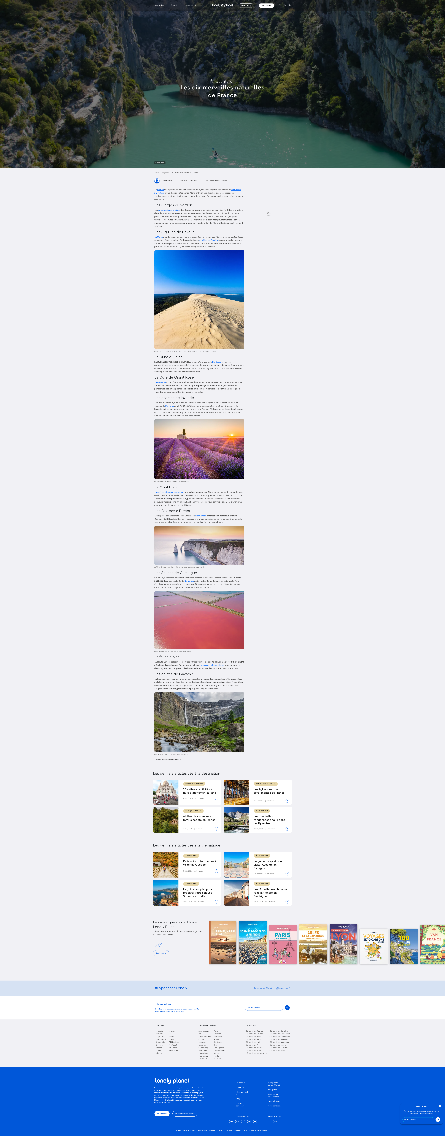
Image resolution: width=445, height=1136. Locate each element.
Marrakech (203, 1056)
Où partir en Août (253, 1051)
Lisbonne (203, 1042)
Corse (201, 1039)
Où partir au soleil (278, 1045)
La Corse (158, 237)
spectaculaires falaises (169, 210)
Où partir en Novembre (280, 1034)
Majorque (203, 1051)
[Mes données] (289, 5)
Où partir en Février (254, 1034)
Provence (169, 406)
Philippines (174, 1042)
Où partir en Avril (253, 1039)
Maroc (172, 1039)
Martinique (203, 1053)
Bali (200, 1034)
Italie (171, 1034)
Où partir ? (240, 1083)
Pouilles (217, 1034)
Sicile (216, 1045)
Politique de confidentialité (198, 1130)
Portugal (173, 1045)
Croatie (159, 1034)
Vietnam (217, 1059)
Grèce (159, 1051)
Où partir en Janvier (254, 1031)
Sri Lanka (173, 1048)
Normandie (200, 516)
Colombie (160, 1042)
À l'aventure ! (222, 82)
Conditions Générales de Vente (244, 1130)
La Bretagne (160, 382)
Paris (216, 1031)
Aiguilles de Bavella (208, 240)
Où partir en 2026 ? (278, 1051)
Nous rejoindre (274, 1101)
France (160, 190)
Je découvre (161, 953)
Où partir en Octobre (279, 1031)
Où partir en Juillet (254, 1048)
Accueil (156, 173)
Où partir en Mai (253, 1042)
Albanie (159, 1031)
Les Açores (219, 1048)
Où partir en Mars (253, 1037)
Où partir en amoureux (279, 1042)
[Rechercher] (280, 5)
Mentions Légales (181, 1130)
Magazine (165, 173)
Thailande (173, 1051)
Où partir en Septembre (256, 1053)
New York (203, 1059)
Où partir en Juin (253, 1045)
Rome (216, 1039)
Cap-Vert (160, 1037)
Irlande (159, 1053)
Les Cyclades (205, 1037)
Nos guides (266, 5)
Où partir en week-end (279, 1039)
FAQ (238, 1099)
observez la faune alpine (212, 665)
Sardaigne (218, 1042)
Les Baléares (219, 1051)
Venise (216, 1053)
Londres (202, 1045)
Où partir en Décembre (280, 1037)
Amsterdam (204, 1031)
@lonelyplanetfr (284, 988)
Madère (217, 1056)
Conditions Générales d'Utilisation (221, 1130)
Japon (172, 1037)
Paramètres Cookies (263, 1130)
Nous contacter (274, 1106)
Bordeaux (216, 362)
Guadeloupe (204, 1048)
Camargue (189, 581)
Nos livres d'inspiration (184, 1114)
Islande (172, 1031)
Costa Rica (161, 1039)
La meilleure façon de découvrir (169, 492)
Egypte (159, 1045)
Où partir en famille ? (279, 1048)
